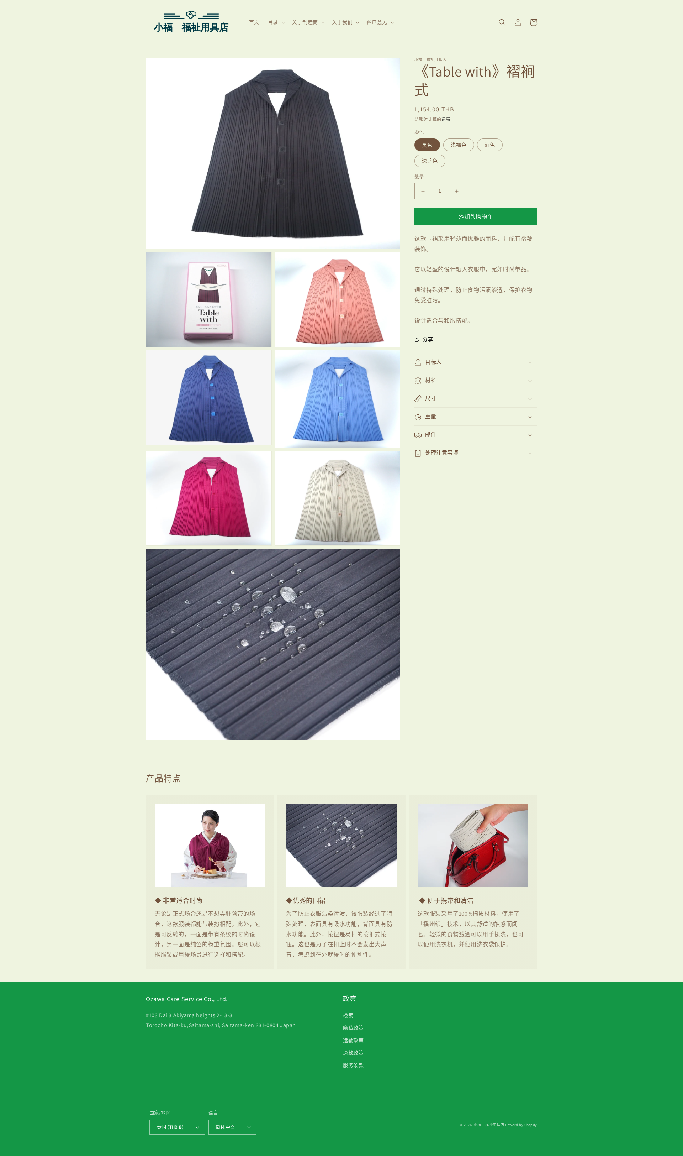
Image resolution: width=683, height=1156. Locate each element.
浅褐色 (459, 145)
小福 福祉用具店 (489, 1125)
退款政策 (353, 1053)
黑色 (427, 145)
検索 (348, 1015)
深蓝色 (430, 161)
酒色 (490, 145)
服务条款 (353, 1065)
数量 (419, 177)
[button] (276, 22)
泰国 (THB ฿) (170, 1127)
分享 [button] (428, 339)
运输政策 (353, 1040)
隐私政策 (353, 1028)
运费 (445, 119)
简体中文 (225, 1127)
